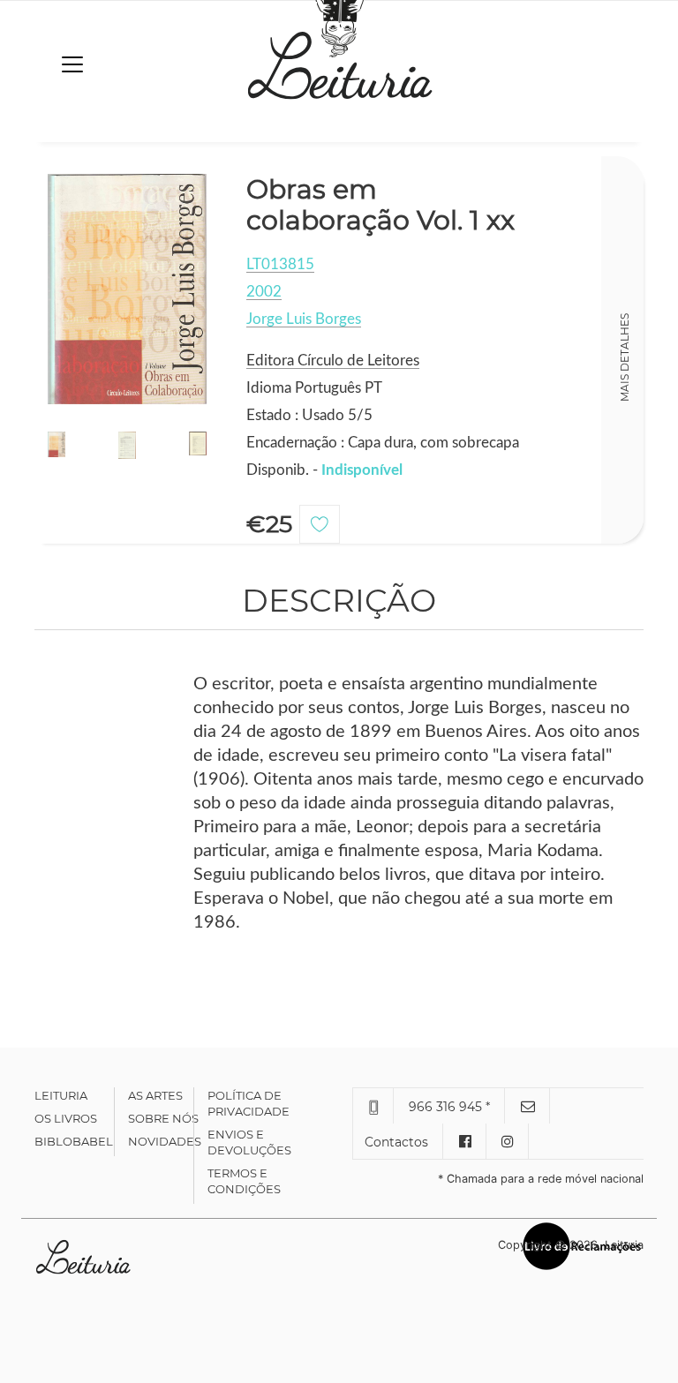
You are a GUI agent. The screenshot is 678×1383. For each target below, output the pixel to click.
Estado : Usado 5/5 (309, 415)
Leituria (60, 1095)
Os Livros (65, 1118)
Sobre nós (163, 1118)
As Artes (155, 1095)
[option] (127, 289)
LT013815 (280, 264)
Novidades (164, 1141)
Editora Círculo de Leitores (332, 360)
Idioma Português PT (314, 387)
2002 (264, 291)
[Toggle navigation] (72, 64)
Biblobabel (73, 1141)
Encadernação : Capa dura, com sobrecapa (382, 442)
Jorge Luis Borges (303, 319)
